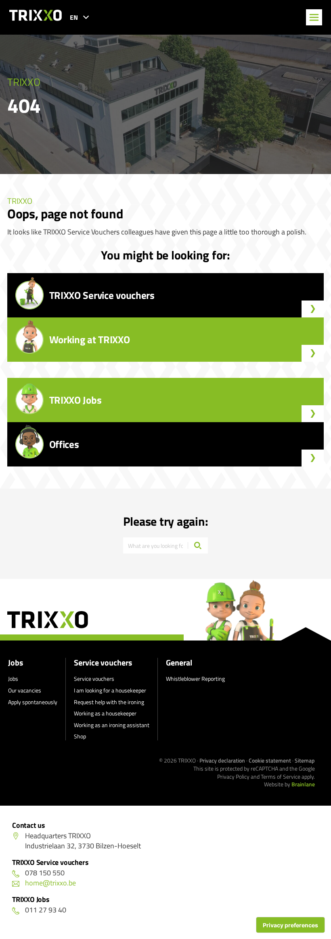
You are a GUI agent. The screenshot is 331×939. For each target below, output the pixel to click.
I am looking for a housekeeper (110, 690)
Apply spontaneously (32, 702)
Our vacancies (24, 690)
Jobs (15, 662)
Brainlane (303, 784)
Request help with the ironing (109, 702)
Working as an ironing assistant (111, 725)
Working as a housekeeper (105, 713)
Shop (80, 736)
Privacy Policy (233, 776)
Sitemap (305, 760)
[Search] (198, 545)
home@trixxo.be (50, 883)
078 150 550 (45, 873)
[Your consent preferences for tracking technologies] (290, 925)
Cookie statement (270, 760)
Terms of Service (280, 776)
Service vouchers (103, 662)
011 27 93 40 (45, 910)
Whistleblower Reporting (195, 678)
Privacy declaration (222, 760)
